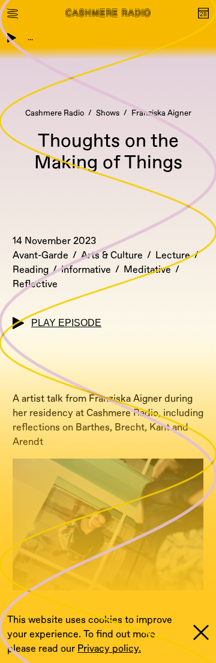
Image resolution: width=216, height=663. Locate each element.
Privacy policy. (109, 649)
